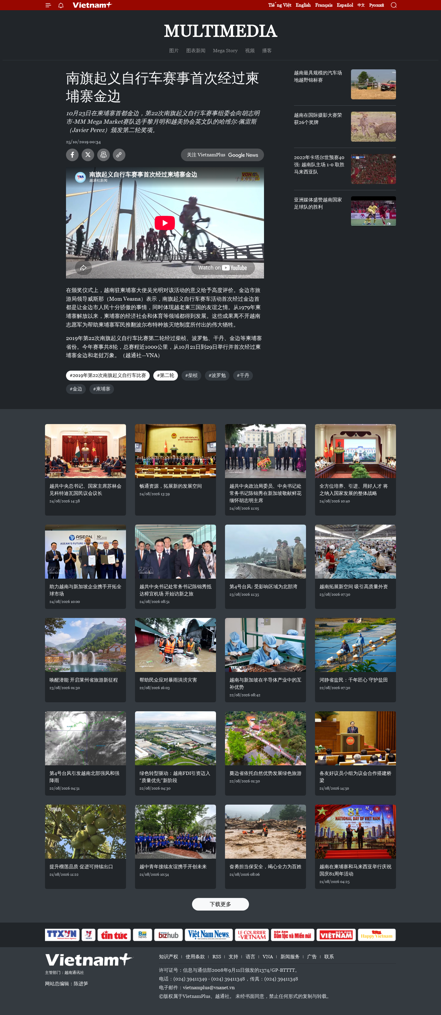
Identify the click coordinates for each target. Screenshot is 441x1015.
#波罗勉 (217, 375)
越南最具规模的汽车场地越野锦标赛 (318, 76)
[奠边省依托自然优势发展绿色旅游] (265, 738)
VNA (268, 956)
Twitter (88, 155)
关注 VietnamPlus (206, 155)
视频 (250, 50)
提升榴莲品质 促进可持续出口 (81, 866)
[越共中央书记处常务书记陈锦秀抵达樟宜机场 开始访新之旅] (175, 552)
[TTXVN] (62, 935)
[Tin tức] (114, 935)
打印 (103, 155)
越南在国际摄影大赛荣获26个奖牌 (318, 118)
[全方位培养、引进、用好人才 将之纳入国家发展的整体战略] (355, 451)
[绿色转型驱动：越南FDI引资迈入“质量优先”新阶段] (175, 738)
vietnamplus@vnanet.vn (209, 987)
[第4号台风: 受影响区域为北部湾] (265, 552)
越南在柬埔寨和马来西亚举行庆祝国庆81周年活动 (356, 870)
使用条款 (195, 956)
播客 (267, 50)
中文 (361, 5)
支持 (233, 956)
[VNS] (208, 935)
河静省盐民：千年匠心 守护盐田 (354, 680)
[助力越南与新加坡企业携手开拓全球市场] (85, 552)
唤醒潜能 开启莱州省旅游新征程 (84, 680)
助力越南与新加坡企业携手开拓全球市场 (86, 590)
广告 (312, 956)
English (303, 5)
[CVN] (252, 935)
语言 (250, 956)
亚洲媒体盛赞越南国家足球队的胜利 (318, 203)
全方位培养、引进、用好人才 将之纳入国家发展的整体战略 (354, 489)
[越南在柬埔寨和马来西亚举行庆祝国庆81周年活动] (355, 832)
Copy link (119, 155)
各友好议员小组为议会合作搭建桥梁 (356, 776)
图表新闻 (196, 50)
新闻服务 (290, 956)
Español (345, 5)
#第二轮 (165, 375)
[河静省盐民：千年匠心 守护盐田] (355, 645)
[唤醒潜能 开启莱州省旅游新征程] (85, 645)
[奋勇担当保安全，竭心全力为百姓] (265, 832)
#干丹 (243, 375)
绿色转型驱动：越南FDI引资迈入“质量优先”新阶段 (175, 776)
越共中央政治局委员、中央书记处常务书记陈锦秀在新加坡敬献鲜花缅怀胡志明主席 (266, 493)
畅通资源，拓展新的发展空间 (171, 486)
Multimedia (220, 30)
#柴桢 (191, 375)
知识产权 (168, 956)
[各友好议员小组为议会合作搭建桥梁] (355, 738)
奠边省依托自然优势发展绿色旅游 (266, 773)
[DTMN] (292, 935)
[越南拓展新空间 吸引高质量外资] (355, 552)
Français (323, 5)
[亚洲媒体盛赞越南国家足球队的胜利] (373, 211)
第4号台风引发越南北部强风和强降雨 (84, 776)
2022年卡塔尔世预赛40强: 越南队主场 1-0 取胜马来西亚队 (319, 165)
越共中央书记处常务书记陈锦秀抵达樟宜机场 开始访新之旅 (176, 590)
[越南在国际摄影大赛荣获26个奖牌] (373, 127)
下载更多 (220, 904)
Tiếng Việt (279, 5)
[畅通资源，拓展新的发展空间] (175, 451)
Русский (376, 5)
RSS (216, 956)
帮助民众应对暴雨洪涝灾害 (168, 680)
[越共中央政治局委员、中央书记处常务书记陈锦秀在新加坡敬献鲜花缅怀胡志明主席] (265, 451)
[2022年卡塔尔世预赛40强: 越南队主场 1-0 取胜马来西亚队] (373, 169)
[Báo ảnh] (336, 935)
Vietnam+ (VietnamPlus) (92, 5)
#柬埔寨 (101, 389)
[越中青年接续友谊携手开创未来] (175, 832)
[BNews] (142, 935)
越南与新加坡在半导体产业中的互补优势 (266, 683)
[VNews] (89, 935)
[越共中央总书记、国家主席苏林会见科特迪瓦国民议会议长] (85, 451)
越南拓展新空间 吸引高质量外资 (354, 586)
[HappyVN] (377, 935)
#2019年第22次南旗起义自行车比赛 (108, 375)
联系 (329, 956)
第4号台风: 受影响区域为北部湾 (263, 586)
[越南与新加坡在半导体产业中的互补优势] (265, 645)
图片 (174, 50)
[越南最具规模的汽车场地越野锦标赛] (373, 84)
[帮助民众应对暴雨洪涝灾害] (175, 645)
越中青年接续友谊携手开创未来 (173, 866)
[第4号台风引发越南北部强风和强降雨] (85, 738)
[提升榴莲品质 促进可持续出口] (85, 832)
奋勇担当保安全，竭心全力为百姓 (266, 866)
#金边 (76, 389)
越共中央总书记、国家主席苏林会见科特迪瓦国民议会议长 (86, 489)
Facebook (72, 155)
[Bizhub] (168, 935)
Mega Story (225, 50)
